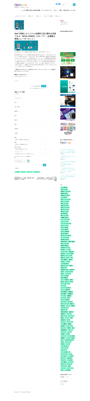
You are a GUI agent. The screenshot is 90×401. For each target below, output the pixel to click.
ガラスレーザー (68, 342)
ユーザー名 (17, 93)
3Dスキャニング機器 (65, 231)
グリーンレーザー (70, 368)
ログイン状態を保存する (36, 86)
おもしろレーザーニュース (20, 16)
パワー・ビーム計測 (64, 279)
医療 (62, 281)
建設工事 (63, 305)
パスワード (17, 80)
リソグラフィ (63, 335)
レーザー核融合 (64, 362)
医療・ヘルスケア (64, 203)
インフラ (68, 261)
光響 (71, 279)
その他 (62, 261)
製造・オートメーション (65, 199)
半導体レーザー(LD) (65, 205)
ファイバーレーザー (65, 237)
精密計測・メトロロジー (65, 191)
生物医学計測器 (64, 329)
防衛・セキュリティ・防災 (66, 235)
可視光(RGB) (71, 251)
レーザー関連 (64, 187)
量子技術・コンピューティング (66, 255)
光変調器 (63, 338)
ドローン (67, 317)
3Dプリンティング (37, 171)
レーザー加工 (17, 171)
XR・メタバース (23, 171)
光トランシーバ (70, 321)
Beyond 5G (70, 301)
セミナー (68, 344)
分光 (68, 297)
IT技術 (70, 265)
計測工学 (63, 253)
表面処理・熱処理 (64, 311)
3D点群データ (63, 267)
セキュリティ (71, 315)
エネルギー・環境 (64, 229)
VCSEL (62, 342)
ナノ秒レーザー (64, 366)
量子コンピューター (64, 303)
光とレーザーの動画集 (48, 16)
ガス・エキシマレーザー (65, 283)
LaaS (62, 339)
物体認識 (71, 291)
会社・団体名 (17, 106)
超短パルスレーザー (65, 209)
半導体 (70, 259)
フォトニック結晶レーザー (65, 352)
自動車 (73, 305)
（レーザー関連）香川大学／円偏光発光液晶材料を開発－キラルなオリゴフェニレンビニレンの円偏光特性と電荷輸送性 (67, 163)
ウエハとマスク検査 (71, 335)
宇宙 (71, 317)
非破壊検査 (70, 293)
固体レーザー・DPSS (69, 281)
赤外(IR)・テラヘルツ (65, 207)
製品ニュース (31, 16)
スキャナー (63, 285)
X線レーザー (63, 358)
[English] (62, 20)
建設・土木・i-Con (64, 211)
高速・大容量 (63, 293)
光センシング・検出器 (65, 299)
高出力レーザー (64, 315)
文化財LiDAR (69, 358)
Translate (66, 24)
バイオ (68, 305)
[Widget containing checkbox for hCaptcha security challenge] (22, 161)
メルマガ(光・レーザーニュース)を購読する (23, 156)
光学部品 (72, 269)
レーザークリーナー (64, 348)
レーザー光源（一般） (65, 346)
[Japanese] (63, 20)
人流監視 (63, 333)
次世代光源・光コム (64, 269)
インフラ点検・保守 (64, 263)
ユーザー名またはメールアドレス (21, 76)
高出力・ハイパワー (64, 243)
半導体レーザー (64, 309)
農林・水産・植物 (64, 233)
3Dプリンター (63, 331)
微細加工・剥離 (72, 241)
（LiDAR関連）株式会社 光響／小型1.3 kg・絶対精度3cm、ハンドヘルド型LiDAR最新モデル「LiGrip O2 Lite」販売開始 (67, 170)
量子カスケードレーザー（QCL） (66, 364)
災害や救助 (63, 319)
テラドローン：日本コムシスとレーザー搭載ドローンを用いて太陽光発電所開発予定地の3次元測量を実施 (67, 176)
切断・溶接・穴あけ (65, 239)
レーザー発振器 (67, 370)
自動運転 (63, 313)
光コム (68, 319)
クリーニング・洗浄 (64, 275)
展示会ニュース (58, 16)
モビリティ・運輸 (64, 227)
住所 (15, 115)
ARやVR (67, 333)
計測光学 (63, 344)
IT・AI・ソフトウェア (65, 219)
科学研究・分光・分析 (65, 195)
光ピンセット (63, 327)
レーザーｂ (63, 368)
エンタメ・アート (30, 171)
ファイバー (69, 313)
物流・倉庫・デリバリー (65, 247)
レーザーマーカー (69, 325)
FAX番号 (16, 133)
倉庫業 (69, 327)
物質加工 (72, 303)
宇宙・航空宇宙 (64, 213)
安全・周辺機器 (64, 291)
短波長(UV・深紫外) (64, 245)
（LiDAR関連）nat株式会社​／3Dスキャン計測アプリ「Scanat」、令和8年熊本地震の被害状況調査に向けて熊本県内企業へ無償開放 (67, 151)
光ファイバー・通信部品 (65, 289)
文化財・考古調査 (64, 277)
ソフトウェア (68, 273)
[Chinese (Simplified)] (60, 20)
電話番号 (16, 128)
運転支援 (63, 325)
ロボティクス (63, 301)
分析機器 (69, 295)
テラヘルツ (63, 297)
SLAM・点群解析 (64, 259)
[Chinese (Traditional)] (61, 20)
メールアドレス (18, 98)
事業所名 (16, 111)
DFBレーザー (63, 360)
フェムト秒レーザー (64, 307)
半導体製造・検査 (64, 217)
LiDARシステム (64, 189)
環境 (62, 317)
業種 (16, 137)
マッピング (63, 295)
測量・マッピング (64, 215)
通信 (62, 273)
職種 (16, 142)
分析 (62, 271)
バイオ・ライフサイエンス (66, 223)
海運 (69, 366)
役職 (16, 124)
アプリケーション (18, 151)
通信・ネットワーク (65, 201)
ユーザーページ (63, 382)
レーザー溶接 (69, 360)
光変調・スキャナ (64, 265)
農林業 (69, 323)
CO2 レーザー (70, 362)
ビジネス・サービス (69, 271)
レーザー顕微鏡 (64, 323)
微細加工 (71, 311)
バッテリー (70, 329)
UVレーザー (63, 321)
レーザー (69, 249)
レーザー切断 (70, 356)
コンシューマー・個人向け (65, 287)
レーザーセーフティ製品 (70, 338)
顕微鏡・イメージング (65, 257)
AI (71, 257)
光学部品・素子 (64, 241)
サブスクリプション (64, 354)
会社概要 (62, 384)
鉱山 (62, 370)
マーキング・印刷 (70, 253)
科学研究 (63, 249)
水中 (71, 354)
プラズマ (69, 331)
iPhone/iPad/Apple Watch (69, 339)
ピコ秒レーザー (64, 350)
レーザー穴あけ (64, 356)
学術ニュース (38, 16)
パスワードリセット (42, 88)
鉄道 (73, 327)
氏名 (16, 102)
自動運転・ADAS (64, 193)
